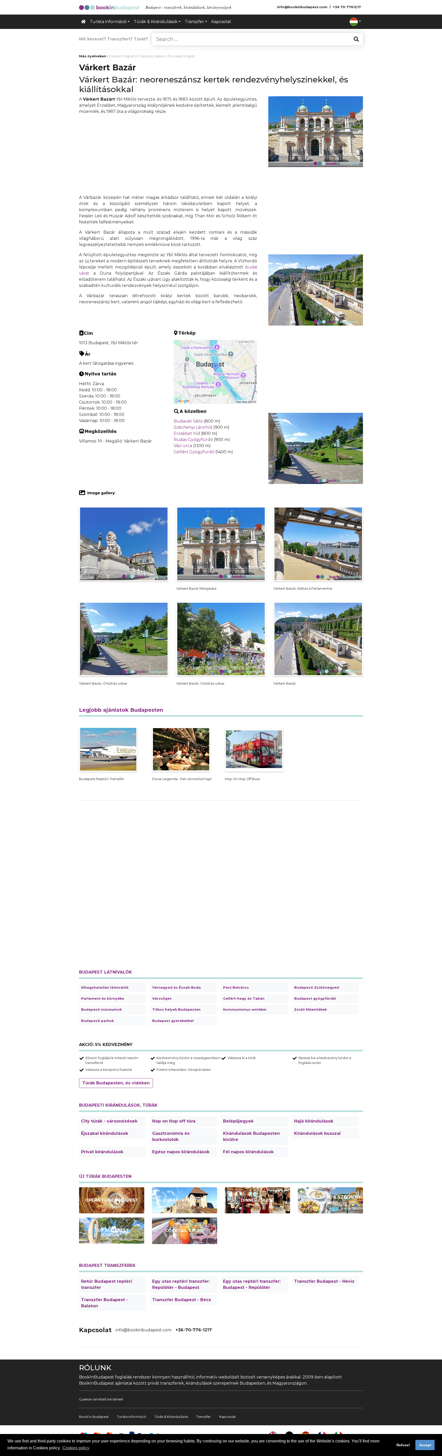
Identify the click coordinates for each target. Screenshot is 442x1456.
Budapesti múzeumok (101, 1009)
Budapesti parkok (97, 1021)
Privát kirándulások (102, 1151)
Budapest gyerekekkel (173, 1021)
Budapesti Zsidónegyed (316, 987)
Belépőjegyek (238, 1121)
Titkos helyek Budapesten (176, 1009)
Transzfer (203, 1417)
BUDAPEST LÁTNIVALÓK (105, 972)
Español (131, 56)
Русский (175, 56)
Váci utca (183, 445)
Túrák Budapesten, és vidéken (116, 1083)
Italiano (160, 56)
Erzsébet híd (187, 433)
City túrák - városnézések (109, 1121)
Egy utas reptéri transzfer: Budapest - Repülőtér (252, 1284)
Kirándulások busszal (317, 1133)
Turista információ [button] (108, 21)
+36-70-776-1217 (193, 1330)
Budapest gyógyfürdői (315, 998)
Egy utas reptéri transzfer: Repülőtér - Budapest (181, 1284)
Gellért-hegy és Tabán (243, 998)
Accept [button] (425, 1445)
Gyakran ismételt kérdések (101, 1399)
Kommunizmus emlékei (244, 1009)
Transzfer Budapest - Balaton (104, 1302)
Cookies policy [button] (75, 1448)
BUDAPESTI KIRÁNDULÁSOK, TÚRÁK (118, 1105)
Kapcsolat (221, 21)
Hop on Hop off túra (173, 1121)
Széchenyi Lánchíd (193, 427)
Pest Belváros (236, 987)
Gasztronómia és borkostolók (171, 1136)
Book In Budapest (94, 1417)
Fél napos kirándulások (248, 1151)
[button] (355, 22)
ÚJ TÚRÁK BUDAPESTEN (105, 1176)
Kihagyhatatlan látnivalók (104, 987)
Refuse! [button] (403, 1445)
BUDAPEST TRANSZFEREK (107, 1265)
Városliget (161, 998)
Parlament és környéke (102, 998)
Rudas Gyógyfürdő (193, 439)
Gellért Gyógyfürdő (194, 451)
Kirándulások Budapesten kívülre (251, 1136)
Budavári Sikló (188, 421)
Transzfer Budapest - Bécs (181, 1299)
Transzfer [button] (194, 21)
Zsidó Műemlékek (310, 1009)
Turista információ (131, 1417)
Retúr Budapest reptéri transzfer (106, 1284)
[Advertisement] (168, 154)
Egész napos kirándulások (180, 1151)
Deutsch (116, 56)
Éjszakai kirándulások (104, 1133)
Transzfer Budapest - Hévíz (324, 1281)
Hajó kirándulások (313, 1121)
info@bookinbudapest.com (143, 1330)
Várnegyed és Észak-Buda (176, 987)
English (189, 56)
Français (146, 56)
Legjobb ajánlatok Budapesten (121, 710)
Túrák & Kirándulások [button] (156, 21)
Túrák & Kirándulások (171, 1417)
